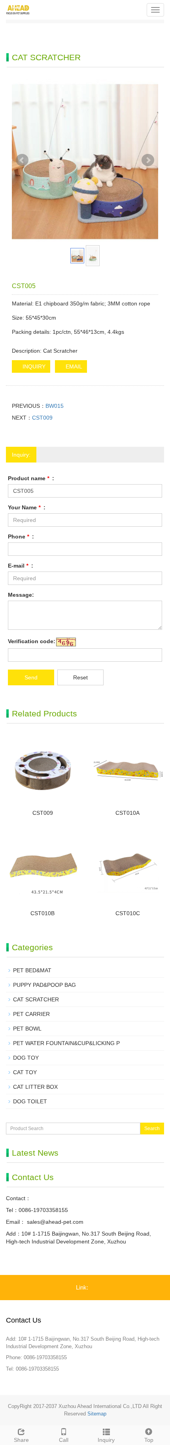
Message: (21, 595)
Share (21, 1440)
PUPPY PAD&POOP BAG (44, 985)
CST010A (127, 813)
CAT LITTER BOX (35, 1087)
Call (63, 1440)
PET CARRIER (31, 1014)
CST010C (127, 913)
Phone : (21, 536)
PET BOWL (27, 1028)
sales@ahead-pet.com (54, 1222)
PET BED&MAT (32, 970)
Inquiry (106, 1440)
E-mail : (20, 565)
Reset (80, 677)
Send (31, 677)
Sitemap (96, 1414)
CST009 (42, 417)
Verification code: (31, 641)
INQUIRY (33, 366)
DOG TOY (26, 1058)
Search (152, 1128)
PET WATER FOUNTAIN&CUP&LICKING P (66, 1043)
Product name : (31, 478)
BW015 (54, 406)
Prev (22, 160)
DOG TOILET (30, 1101)
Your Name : (26, 507)
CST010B (42, 913)
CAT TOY (25, 1072)
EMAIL (73, 366)
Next (148, 160)
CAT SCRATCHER (36, 999)
